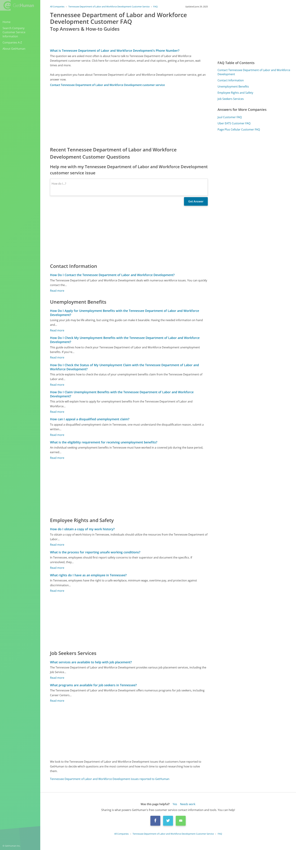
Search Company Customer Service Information (14, 32)
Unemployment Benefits (233, 86)
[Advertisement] (129, 116)
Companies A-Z (12, 42)
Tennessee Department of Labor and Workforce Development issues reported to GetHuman (109, 779)
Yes (175, 804)
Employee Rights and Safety (235, 93)
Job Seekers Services (231, 99)
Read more (57, 291)
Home (6, 22)
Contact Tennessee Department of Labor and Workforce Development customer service (107, 85)
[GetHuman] (17, 5)
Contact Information (231, 80)
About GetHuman (14, 49)
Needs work (187, 804)
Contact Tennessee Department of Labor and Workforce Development (254, 72)
